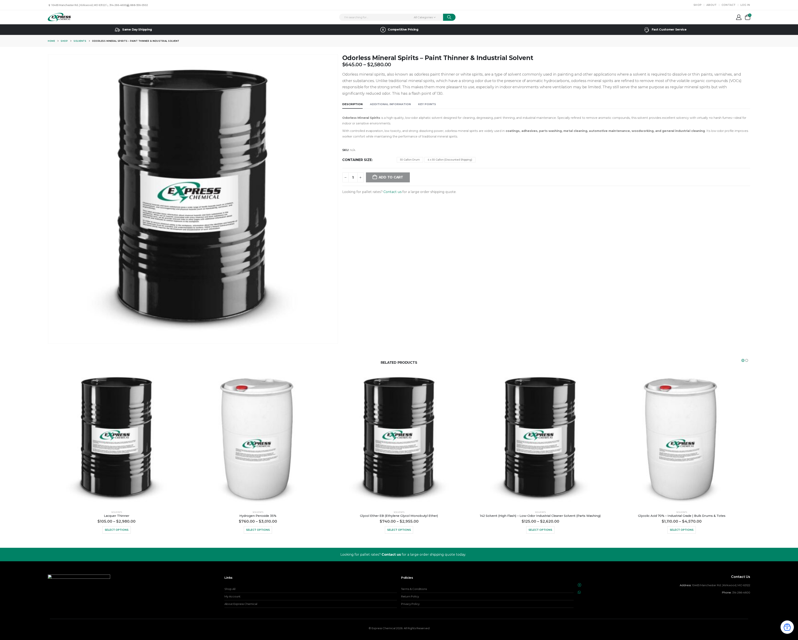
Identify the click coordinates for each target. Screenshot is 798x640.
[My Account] (738, 17)
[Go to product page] (116, 438)
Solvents (116, 512)
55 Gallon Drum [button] (410, 159)
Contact (729, 4)
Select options (116, 529)
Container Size (357, 160)
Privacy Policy (410, 604)
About (711, 4)
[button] (743, 360)
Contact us (392, 192)
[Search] (449, 17)
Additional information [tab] (390, 104)
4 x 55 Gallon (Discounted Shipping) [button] (450, 159)
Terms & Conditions (414, 589)
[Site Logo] (59, 17)
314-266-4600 (118, 5)
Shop (697, 4)
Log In (745, 4)
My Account (232, 596)
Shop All (229, 589)
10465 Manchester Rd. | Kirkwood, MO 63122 (78, 5)
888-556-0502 (138, 5)
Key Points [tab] (427, 104)
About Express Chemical (240, 604)
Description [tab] (352, 104)
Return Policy (410, 596)
